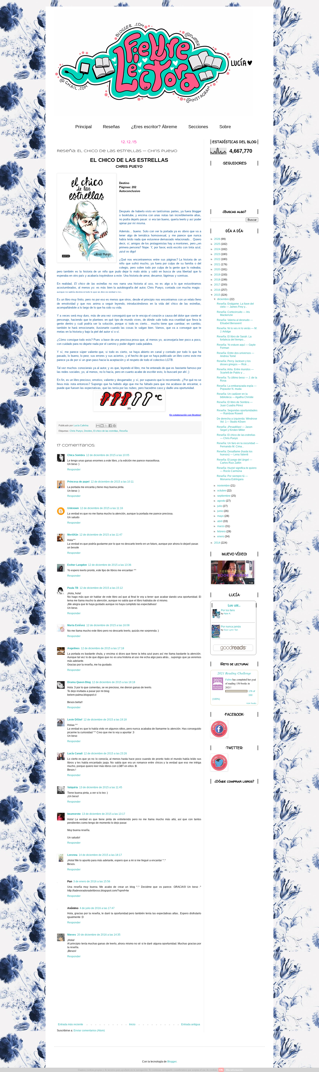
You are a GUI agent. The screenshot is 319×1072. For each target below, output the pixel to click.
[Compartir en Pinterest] (114, 425)
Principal (83, 126)
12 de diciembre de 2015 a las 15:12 (101, 587)
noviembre (223, 485)
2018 (217, 279)
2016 (217, 289)
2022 (217, 259)
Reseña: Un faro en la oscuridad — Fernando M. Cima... (237, 445)
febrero (221, 531)
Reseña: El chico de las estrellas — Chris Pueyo (236, 436)
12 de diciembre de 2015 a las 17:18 (102, 648)
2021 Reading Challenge (234, 673)
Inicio (132, 1024)
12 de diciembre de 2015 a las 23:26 (105, 753)
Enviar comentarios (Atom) (89, 1030)
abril (220, 521)
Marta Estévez (76, 625)
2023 (217, 254)
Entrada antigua (190, 1024)
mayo (220, 516)
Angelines (73, 648)
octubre (222, 490)
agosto (221, 500)
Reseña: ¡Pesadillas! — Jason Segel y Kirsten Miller (234, 428)
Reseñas (111, 126)
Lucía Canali (74, 753)
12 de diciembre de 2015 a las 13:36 (109, 564)
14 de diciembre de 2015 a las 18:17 (100, 854)
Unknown (73, 508)
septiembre (224, 495)
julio (220, 506)
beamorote (74, 813)
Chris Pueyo (76, 431)
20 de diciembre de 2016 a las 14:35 (98, 934)
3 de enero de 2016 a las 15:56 (91, 881)
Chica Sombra (76, 455)
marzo (221, 526)
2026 (217, 239)
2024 (217, 249)
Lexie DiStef (74, 719)
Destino (88, 431)
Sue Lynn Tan (231, 630)
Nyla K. (227, 613)
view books (251, 703)
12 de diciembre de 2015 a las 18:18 (113, 682)
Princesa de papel (78, 481)
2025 (217, 244)
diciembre (223, 299)
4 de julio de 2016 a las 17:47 (97, 908)
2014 (217, 542)
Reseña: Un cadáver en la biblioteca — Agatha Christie (235, 395)
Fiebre (228, 679)
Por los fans (228, 610)
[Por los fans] (217, 618)
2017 (217, 284)
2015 (217, 294)
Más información (234, 1070)
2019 (217, 274)
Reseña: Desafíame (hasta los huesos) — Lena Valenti (234, 453)
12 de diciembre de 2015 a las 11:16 (101, 508)
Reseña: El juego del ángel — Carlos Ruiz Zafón (234, 461)
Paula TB (72, 587)
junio (220, 511)
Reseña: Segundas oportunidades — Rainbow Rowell (237, 412)
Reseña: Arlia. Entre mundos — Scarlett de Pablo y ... (235, 371)
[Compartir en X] (106, 425)
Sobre (225, 126)
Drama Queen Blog (79, 682)
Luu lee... (234, 605)
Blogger (171, 1061)
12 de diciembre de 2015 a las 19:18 (105, 719)
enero (221, 536)
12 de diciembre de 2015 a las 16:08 (108, 625)
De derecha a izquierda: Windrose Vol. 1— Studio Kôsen (237, 420)
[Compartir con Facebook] (110, 425)
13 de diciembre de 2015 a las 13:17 (103, 813)
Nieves (71, 934)
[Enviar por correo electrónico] (98, 425)
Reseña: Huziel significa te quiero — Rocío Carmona (237, 469)
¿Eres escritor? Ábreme (154, 126)
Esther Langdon (77, 564)
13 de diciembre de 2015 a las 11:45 (100, 787)
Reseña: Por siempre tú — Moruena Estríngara (232, 478)
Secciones (198, 126)
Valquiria (72, 787)
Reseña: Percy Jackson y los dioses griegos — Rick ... (234, 363)
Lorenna (72, 854)
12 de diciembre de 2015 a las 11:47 (100, 534)
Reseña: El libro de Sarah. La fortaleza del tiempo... (234, 338)
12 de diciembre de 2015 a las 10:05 (107, 455)
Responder (74, 469)
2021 (217, 264)
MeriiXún (72, 534)
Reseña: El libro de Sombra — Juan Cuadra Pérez (235, 404)
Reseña (123, 431)
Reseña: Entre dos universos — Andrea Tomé (235, 355)
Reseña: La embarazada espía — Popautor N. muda (237, 387)
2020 (217, 269)
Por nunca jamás (231, 626)
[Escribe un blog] (102, 425)
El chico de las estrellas (105, 431)
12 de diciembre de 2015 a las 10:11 (112, 481)
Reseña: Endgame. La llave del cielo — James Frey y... (235, 305)
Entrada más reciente (70, 1024)
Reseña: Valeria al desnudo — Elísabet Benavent (235, 322)
